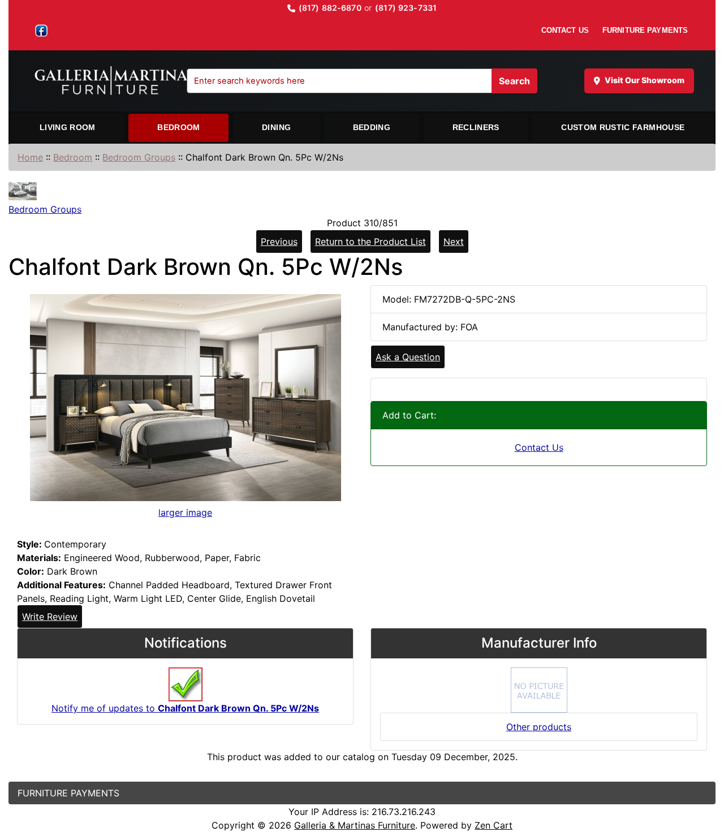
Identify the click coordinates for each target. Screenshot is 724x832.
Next (453, 241)
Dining (276, 127)
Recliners (476, 127)
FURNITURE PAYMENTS (645, 30)
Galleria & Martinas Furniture (354, 825)
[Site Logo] (121, 81)
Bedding (371, 127)
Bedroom (178, 127)
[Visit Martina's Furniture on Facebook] (41, 30)
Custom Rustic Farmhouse (622, 127)
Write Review (49, 616)
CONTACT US (565, 30)
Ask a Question (408, 357)
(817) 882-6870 (330, 7)
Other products (538, 726)
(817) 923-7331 (406, 7)
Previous (279, 241)
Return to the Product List (370, 241)
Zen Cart (493, 825)
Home (30, 157)
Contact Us (539, 447)
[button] (703, 776)
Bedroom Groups (138, 157)
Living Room (68, 127)
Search (514, 81)
